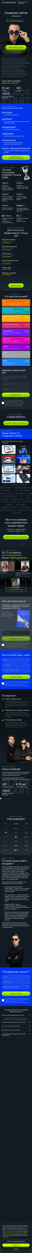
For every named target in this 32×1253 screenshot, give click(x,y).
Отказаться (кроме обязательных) (16, 1241)
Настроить (16, 1249)
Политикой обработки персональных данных (15, 1230)
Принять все (16, 1245)
